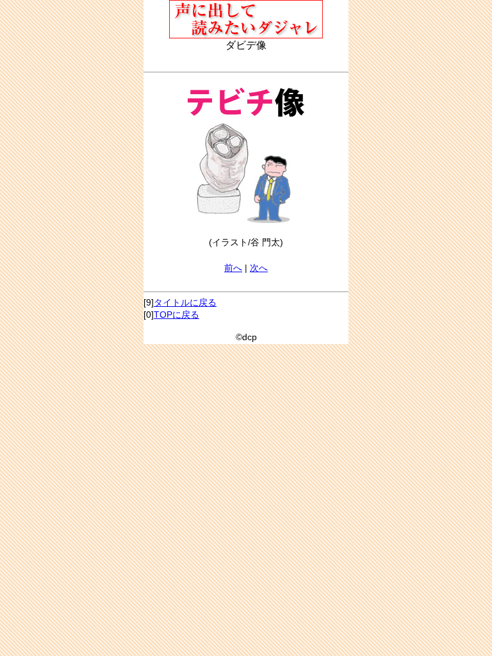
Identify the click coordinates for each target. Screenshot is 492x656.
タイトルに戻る (185, 302)
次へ (259, 268)
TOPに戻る (176, 314)
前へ (233, 268)
